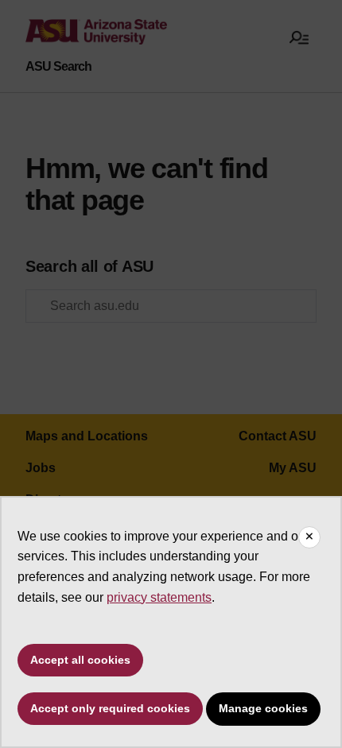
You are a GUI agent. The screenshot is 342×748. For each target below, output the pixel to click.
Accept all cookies (80, 659)
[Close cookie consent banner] (309, 537)
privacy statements (159, 597)
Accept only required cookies (110, 708)
